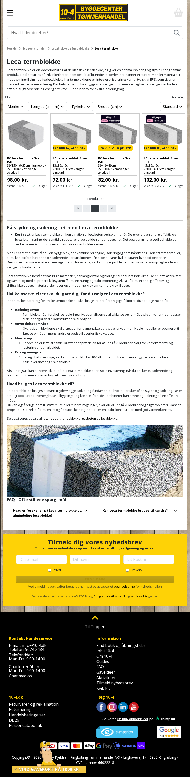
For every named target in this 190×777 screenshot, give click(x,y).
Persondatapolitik (25, 725)
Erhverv (136, 570)
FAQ (100, 666)
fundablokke (70, 418)
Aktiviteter (106, 677)
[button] (50, 514)
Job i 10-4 (105, 651)
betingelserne (124, 586)
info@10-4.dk (34, 645)
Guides (102, 661)
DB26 (14, 720)
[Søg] (176, 33)
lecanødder (51, 418)
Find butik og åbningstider (120, 645)
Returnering (20, 709)
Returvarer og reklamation (34, 704)
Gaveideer (105, 672)
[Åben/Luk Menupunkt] (10, 12)
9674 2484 (34, 649)
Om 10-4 (104, 656)
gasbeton (89, 418)
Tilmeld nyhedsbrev (114, 683)
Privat (57, 570)
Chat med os (20, 676)
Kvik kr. (103, 688)
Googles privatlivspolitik (109, 596)
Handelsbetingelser (27, 715)
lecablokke (109, 418)
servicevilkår (139, 596)
